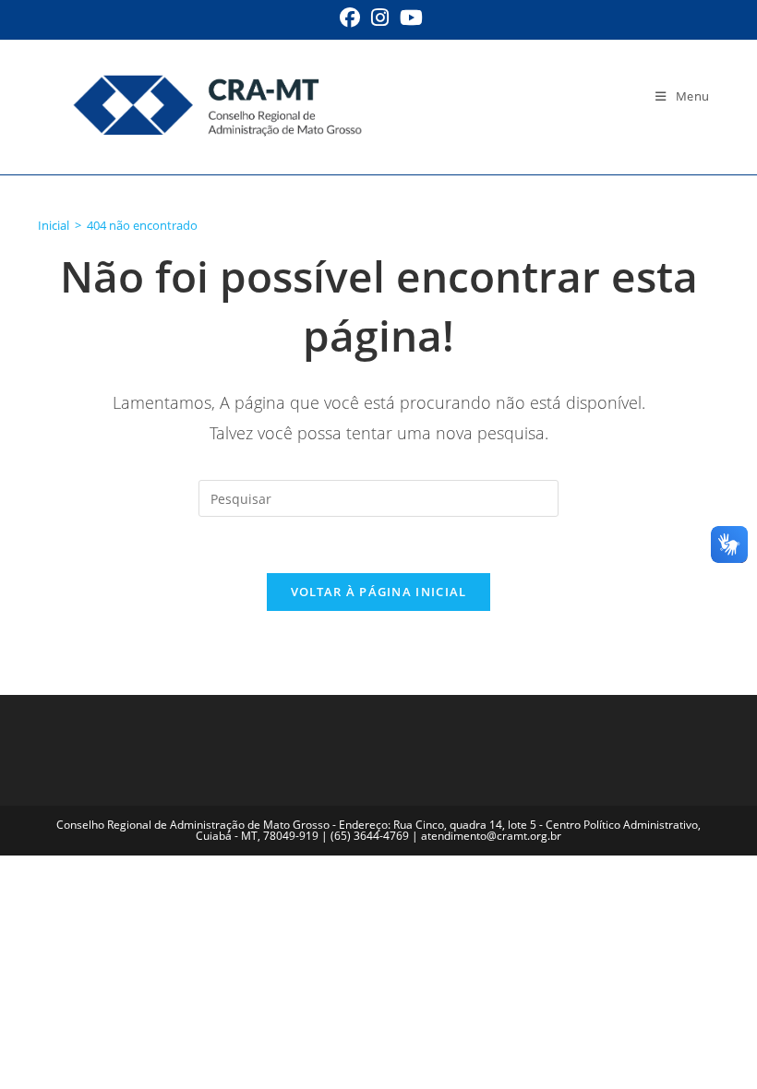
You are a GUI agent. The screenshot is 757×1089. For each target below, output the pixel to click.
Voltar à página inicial (379, 591)
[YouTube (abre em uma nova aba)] (408, 17)
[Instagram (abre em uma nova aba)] (380, 17)
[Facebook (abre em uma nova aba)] (350, 17)
